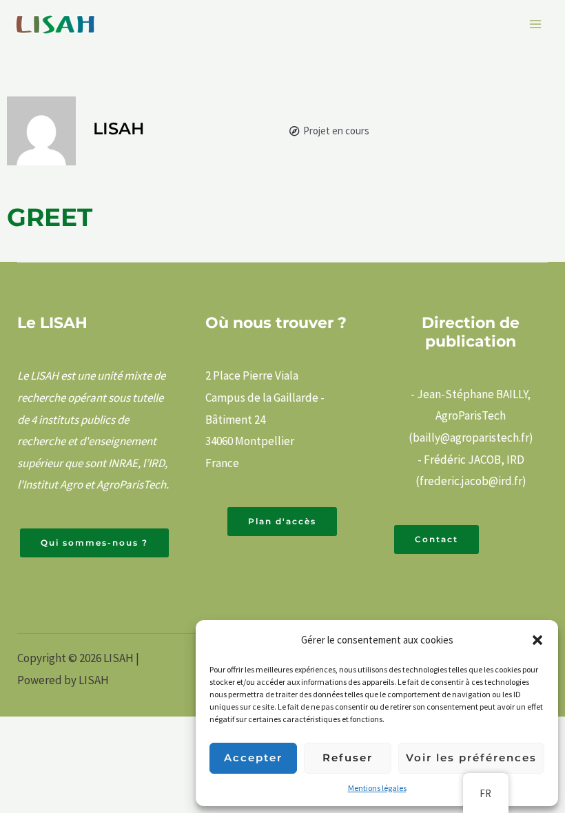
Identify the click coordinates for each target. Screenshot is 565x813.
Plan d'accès (282, 521)
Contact (436, 539)
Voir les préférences (471, 757)
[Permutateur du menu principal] (536, 24)
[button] (537, 640)
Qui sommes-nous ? (94, 542)
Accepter (253, 757)
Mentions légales (377, 788)
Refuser (347, 757)
